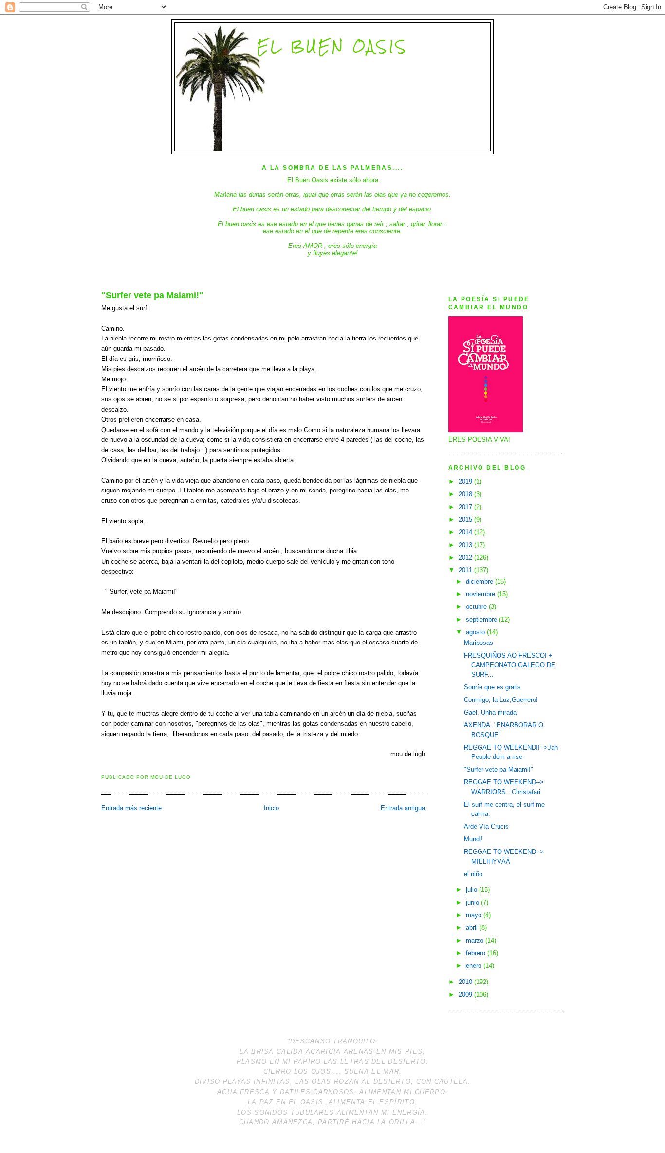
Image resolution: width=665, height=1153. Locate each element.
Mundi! (473, 839)
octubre (477, 606)
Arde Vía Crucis (486, 826)
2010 (466, 981)
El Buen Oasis (332, 46)
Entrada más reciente (131, 808)
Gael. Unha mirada (490, 712)
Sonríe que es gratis (492, 687)
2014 (466, 532)
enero (474, 965)
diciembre (480, 581)
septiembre (482, 619)
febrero (476, 953)
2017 (466, 506)
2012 (466, 557)
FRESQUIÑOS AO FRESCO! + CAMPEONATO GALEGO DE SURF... (509, 665)
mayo (474, 915)
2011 (466, 570)
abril (473, 927)
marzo (475, 940)
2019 (466, 481)
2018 (466, 494)
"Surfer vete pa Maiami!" (152, 295)
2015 (466, 519)
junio (473, 902)
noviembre (481, 594)
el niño (473, 874)
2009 (466, 994)
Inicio (271, 808)
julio (472, 889)
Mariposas (478, 642)
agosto (476, 632)
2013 (466, 544)
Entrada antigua (403, 808)
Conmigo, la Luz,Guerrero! (501, 699)
